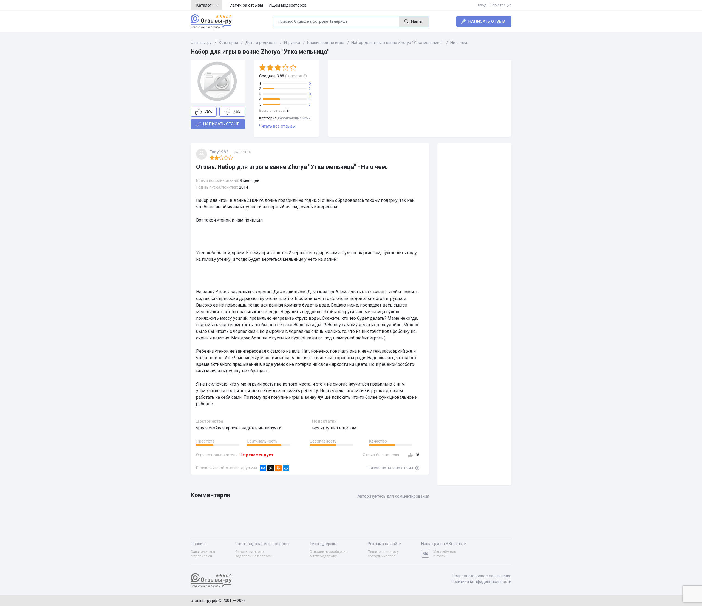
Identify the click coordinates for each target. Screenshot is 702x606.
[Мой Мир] (286, 468)
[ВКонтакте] (263, 468)
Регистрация (501, 5)
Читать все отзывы (277, 126)
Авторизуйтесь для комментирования (393, 496)
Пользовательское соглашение (481, 575)
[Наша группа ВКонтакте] (427, 554)
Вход (482, 5)
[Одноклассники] (278, 468)
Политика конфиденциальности (481, 581)
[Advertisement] (419, 98)
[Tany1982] (201, 154)
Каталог (203, 5)
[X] (270, 468)
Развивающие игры (294, 118)
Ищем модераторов (287, 5)
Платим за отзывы (245, 5)
